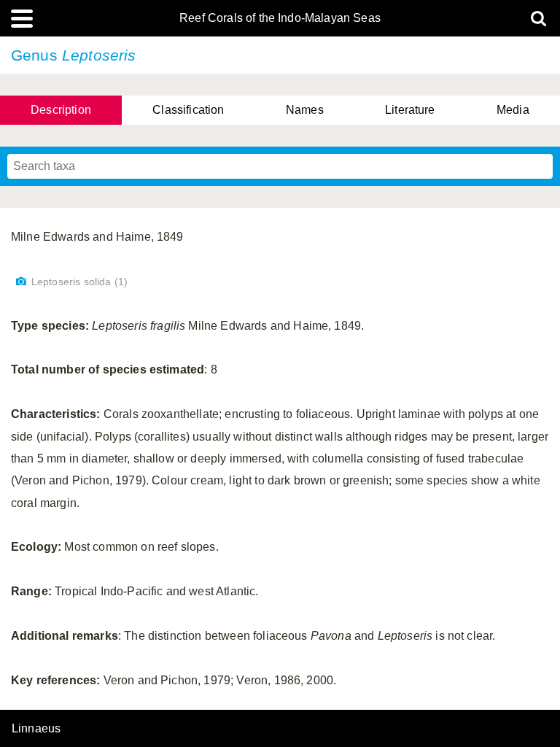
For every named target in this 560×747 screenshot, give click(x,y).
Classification (188, 110)
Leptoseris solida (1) (79, 281)
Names (305, 110)
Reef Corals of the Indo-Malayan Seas (280, 18)
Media (513, 110)
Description (61, 110)
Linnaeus (36, 729)
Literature (410, 110)
